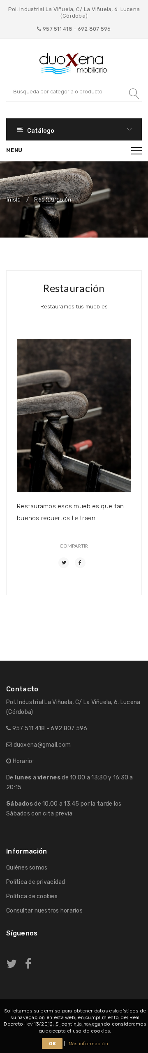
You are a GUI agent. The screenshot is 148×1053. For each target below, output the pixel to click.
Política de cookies (32, 896)
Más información (88, 1043)
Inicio (13, 199)
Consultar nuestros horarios (44, 910)
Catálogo (40, 130)
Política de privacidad (35, 882)
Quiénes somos (26, 867)
